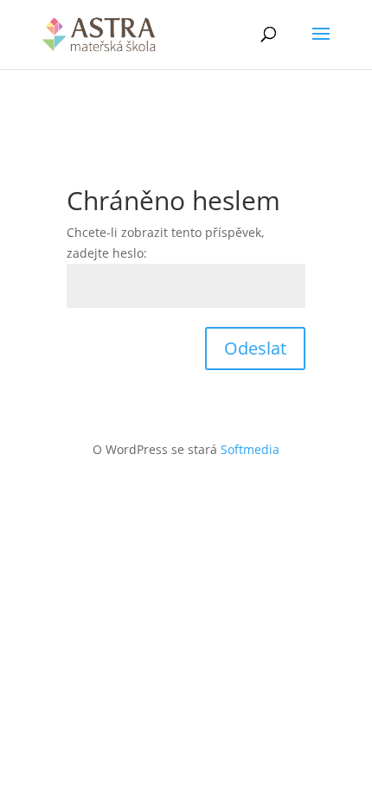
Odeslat (255, 348)
